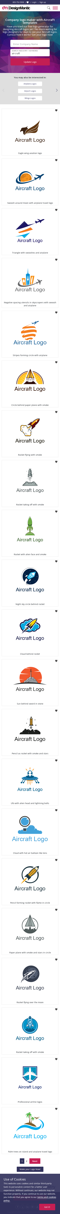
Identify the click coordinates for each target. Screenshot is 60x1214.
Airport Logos (30, 91)
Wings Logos (30, 98)
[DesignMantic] (16, 8)
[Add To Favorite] (56, 109)
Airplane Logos (30, 83)
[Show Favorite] (27, 2)
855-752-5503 (18, 2)
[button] (56, 90)
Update (30, 61)
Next (34, 1161)
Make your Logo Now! (30, 1169)
